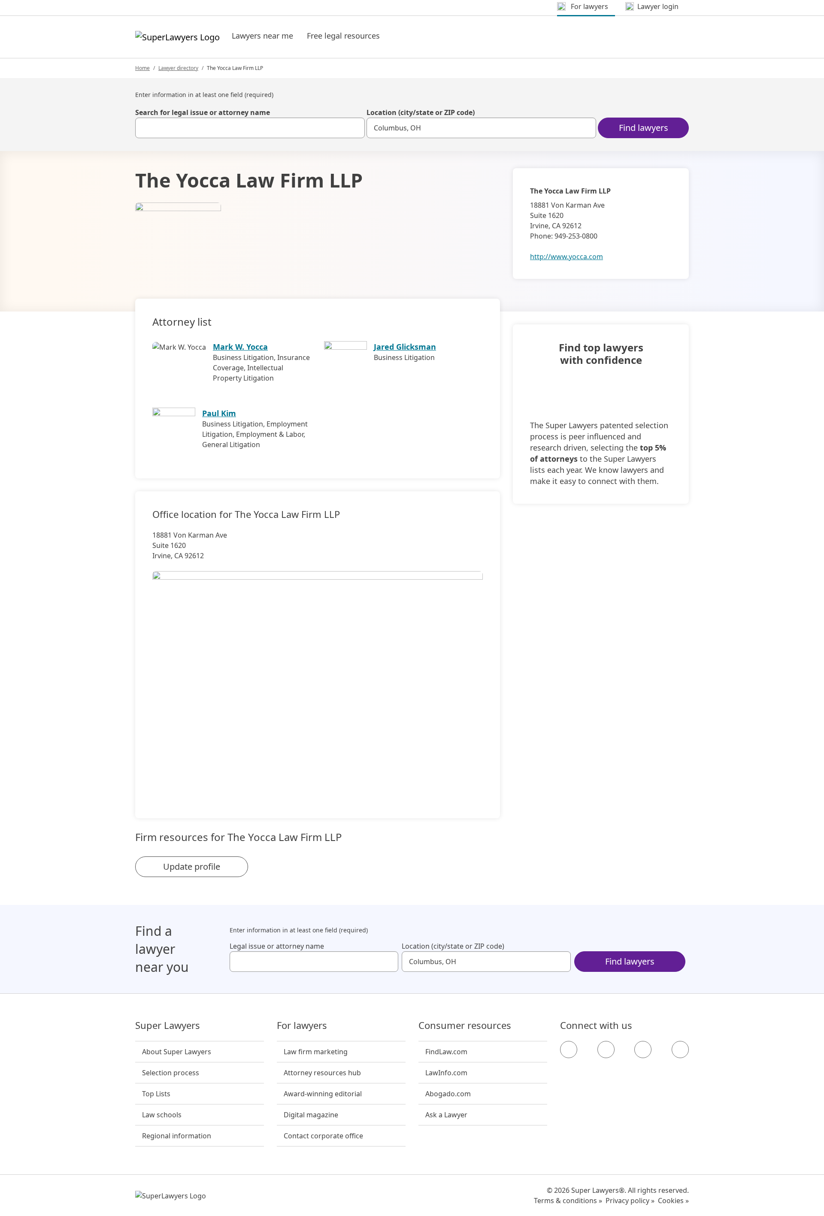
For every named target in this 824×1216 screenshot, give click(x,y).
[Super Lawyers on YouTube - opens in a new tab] (642, 1049)
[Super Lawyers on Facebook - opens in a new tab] (568, 1049)
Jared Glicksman (405, 347)
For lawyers (302, 1025)
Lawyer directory (178, 68)
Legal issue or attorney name (277, 946)
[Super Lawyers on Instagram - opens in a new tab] (606, 1049)
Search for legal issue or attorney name (202, 112)
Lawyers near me (262, 35)
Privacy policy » (630, 1200)
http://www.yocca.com (566, 256)
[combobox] (250, 128)
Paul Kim (219, 413)
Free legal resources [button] (343, 35)
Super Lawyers (167, 1025)
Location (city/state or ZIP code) (421, 112)
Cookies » (673, 1200)
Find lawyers (643, 127)
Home (142, 68)
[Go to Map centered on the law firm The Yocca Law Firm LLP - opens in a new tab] (317, 680)
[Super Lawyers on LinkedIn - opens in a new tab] (680, 1049)
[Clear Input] (354, 128)
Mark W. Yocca (240, 347)
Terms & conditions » (568, 1200)
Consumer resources (464, 1025)
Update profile (191, 866)
